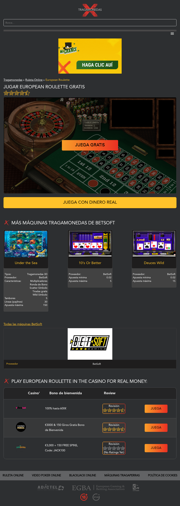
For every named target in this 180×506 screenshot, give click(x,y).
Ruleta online (13, 475)
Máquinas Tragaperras (122, 475)
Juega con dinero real (90, 202)
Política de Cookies (162, 475)
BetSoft (97, 364)
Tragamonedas (90, 10)
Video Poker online (46, 475)
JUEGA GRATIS (90, 145)
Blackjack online (82, 475)
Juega (156, 408)
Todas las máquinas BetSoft (23, 324)
